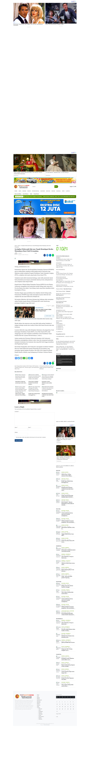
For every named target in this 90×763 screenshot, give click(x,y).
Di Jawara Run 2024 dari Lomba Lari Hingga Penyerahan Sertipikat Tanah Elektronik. (47, 367)
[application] (65, 360)
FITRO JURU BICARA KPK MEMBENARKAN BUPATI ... (67, 496)
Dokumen (40, 719)
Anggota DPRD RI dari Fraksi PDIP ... (67, 535)
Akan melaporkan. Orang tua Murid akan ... (67, 557)
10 (57, 704)
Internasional (39, 699)
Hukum (66, 472)
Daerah (19, 245)
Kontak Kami (36, 193)
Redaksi (40, 717)
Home (16, 245)
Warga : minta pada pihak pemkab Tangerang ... (66, 577)
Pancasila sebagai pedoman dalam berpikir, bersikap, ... (68, 630)
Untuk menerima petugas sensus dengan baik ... (67, 672)
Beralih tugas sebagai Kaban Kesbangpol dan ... (67, 482)
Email (29, 427)
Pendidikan (68, 554)
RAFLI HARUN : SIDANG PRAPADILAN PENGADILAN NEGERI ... (67, 503)
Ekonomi (63, 510)
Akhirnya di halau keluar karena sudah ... (68, 564)
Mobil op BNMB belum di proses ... (68, 643)
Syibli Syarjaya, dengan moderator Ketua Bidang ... (67, 475)
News (40, 710)
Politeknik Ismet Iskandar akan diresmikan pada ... (67, 636)
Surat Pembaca (25, 193)
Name (16, 427)
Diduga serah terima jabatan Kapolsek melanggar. (67, 586)
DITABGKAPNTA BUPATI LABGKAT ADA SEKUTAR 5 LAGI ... (48, 395)
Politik (67, 510)
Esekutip (63, 478)
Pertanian (40, 712)
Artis (38, 696)
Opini (31, 193)
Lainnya (38, 707)
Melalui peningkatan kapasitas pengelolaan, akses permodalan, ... (68, 521)
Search (56, 186)
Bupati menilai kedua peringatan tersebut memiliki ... (68, 665)
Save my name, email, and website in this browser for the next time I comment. (31, 437)
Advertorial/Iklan (18, 193)
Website (16, 432)
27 (65, 708)
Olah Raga (68, 560)
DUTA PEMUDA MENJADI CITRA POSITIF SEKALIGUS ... (68, 614)
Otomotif (40, 708)
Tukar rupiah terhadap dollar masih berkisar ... (67, 593)
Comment (17, 411)
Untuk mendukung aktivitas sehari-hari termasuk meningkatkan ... (67, 514)
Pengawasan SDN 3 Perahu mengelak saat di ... (66, 650)
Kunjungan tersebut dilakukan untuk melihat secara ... (47, 383)
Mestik (38, 703)
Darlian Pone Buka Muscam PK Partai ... (67, 541)
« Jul (57, 716)
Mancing (38, 702)
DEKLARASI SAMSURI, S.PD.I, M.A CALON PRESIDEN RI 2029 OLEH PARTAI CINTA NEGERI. (41, 196)
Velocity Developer (47, 724)
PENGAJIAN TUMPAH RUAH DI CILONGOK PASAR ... (33, 383)
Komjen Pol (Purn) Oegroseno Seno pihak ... (67, 679)
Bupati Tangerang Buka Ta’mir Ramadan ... (67, 570)
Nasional (67, 662)
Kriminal (67, 547)
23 (73, 706)
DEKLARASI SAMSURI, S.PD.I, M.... (68, 528)
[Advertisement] (45, 37)
